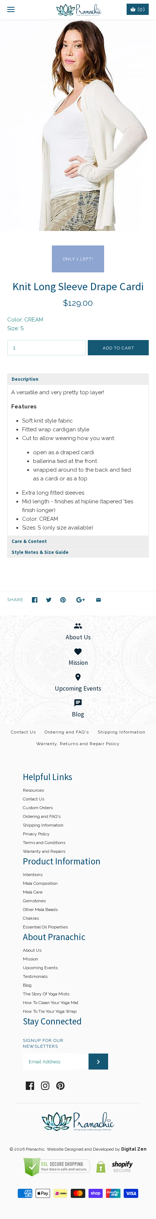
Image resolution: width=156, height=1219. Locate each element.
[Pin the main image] (63, 600)
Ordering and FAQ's (67, 732)
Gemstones (34, 900)
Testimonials (35, 976)
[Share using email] (98, 600)
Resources (33, 790)
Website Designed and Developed (80, 1149)
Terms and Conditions (44, 842)
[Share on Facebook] (34, 600)
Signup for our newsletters (43, 1043)
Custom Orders (38, 807)
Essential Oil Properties (45, 927)
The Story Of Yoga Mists (46, 993)
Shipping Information (121, 732)
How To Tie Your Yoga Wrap (50, 1011)
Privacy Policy (36, 833)
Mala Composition (40, 883)
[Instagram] (45, 1086)
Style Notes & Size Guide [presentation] (40, 552)
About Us (32, 950)
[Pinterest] (60, 1086)
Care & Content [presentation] (29, 541)
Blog (27, 985)
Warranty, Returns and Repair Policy (78, 743)
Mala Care (32, 892)
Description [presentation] (25, 379)
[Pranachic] (78, 10)
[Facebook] (30, 1086)
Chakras (31, 918)
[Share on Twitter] (49, 600)
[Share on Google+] (80, 600)
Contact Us (23, 732)
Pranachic (35, 1149)
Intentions (32, 874)
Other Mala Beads (40, 909)
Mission (30, 959)
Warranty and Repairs (44, 851)
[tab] (78, 378)
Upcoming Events (40, 967)
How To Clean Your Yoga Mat (50, 1002)
